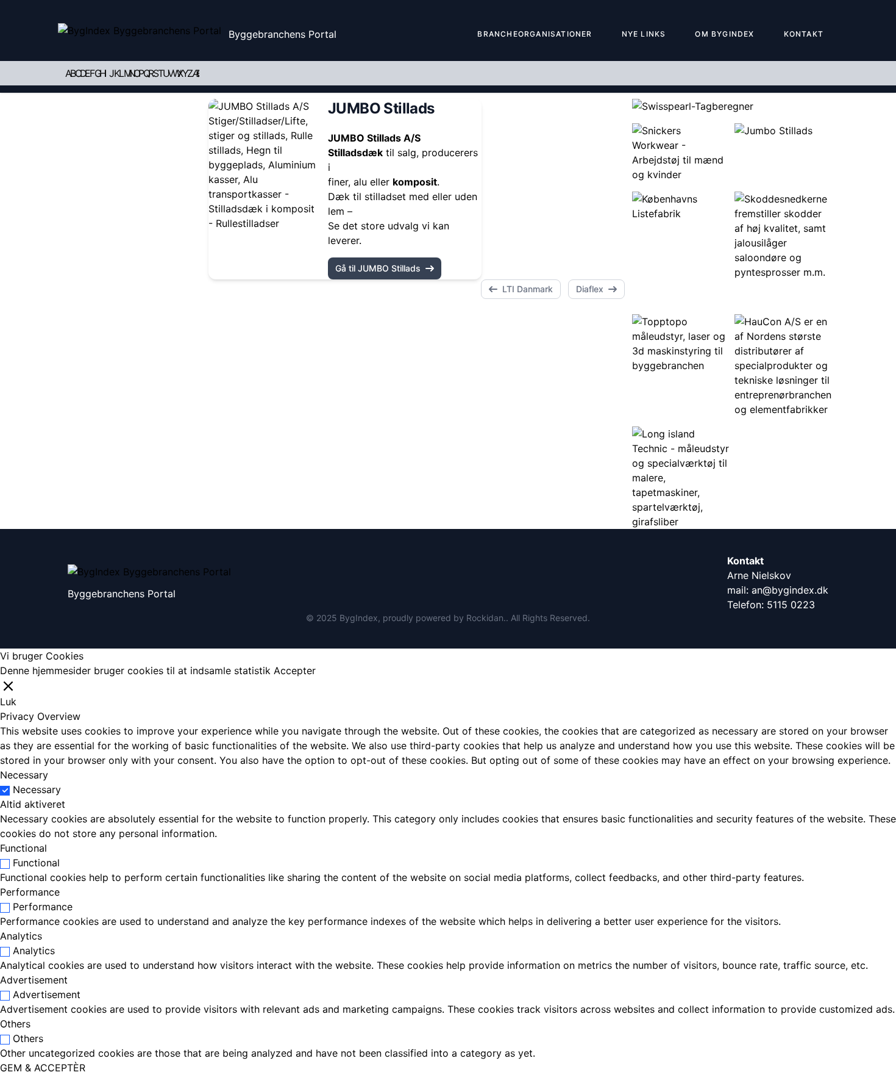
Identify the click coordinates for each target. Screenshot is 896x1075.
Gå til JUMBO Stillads (378, 268)
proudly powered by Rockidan (443, 618)
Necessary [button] (24, 775)
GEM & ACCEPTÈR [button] (42, 1068)
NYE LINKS (644, 33)
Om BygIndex (724, 33)
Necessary (37, 789)
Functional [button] (23, 848)
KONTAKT (803, 33)
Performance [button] (30, 892)
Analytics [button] (21, 936)
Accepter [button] (295, 670)
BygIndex (359, 618)
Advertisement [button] (34, 980)
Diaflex (589, 289)
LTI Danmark (527, 289)
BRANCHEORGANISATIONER (534, 33)
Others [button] (15, 1024)
